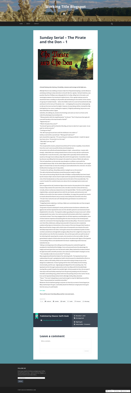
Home (21, 23)
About (28, 23)
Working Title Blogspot (65, 6)
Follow (20, 381)
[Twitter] (67, 13)
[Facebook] (64, 13)
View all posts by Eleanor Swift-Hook (52, 320)
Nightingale (79, 322)
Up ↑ (112, 389)
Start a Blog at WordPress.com (27, 389)
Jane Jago (42, 290)
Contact (36, 23)
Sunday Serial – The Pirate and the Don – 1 (63, 39)
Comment (86, 351)
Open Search (112, 23)
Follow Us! (22, 368)
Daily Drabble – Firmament (83, 324)
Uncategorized (80, 318)
